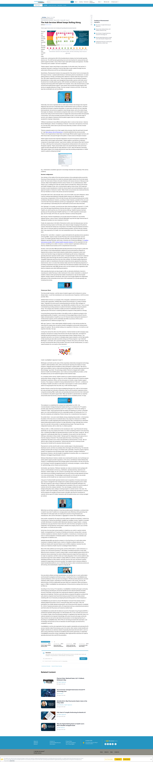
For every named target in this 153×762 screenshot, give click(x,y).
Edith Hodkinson (61, 727)
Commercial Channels (45, 666)
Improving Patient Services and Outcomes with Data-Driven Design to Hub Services (59, 646)
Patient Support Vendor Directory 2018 (46, 646)
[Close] (151, 759)
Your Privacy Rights (70, 744)
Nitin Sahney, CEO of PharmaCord (54, 132)
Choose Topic (37, 5)
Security (64, 5)
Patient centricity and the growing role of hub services (71, 646)
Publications (86, 1)
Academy (81, 1)
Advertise (36, 742)
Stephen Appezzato (62, 682)
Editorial (35, 744)
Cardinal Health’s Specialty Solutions (64, 242)
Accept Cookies (127, 759)
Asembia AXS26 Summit (52, 5)
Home (101, 752)
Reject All (118, 759)
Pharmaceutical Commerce (47, 18)
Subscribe (83, 658)
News (111, 752)
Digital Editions (59, 5)
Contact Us (52, 741)
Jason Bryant (60, 693)
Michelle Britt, (61, 704)
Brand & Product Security (57, 666)
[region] (76, 759)
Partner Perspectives (92, 2)
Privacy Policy (69, 741)
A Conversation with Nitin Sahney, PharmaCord (83, 646)
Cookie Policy (12, 760)
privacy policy (65, 661)
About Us (36, 741)
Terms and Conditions (71, 742)
